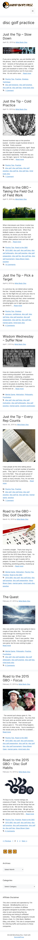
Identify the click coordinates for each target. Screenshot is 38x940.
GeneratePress (19, 937)
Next (24, 841)
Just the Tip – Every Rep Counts (18, 418)
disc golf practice (25, 85)
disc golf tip (7, 88)
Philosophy (29, 394)
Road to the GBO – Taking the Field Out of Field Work (18, 191)
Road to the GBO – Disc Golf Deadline (17, 513)
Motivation (20, 394)
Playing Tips (9, 79)
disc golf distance (11, 85)
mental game (7, 323)
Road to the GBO (21, 247)
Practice (18, 79)
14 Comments (10, 264)
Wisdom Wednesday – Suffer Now (18, 338)
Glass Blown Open (22, 259)
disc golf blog (17, 168)
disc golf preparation (20, 580)
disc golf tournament (14, 746)
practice (6, 262)
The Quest (11, 597)
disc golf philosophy (18, 403)
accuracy (8, 314)
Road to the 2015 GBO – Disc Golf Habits (16, 764)
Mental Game (10, 394)
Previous (7, 841)
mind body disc (28, 88)
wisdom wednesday (27, 406)
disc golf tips (17, 88)
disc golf (8, 168)
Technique (6, 82)
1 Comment (9, 90)
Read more (27, 73)
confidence (17, 314)
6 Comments (10, 665)
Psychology (7, 397)
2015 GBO (9, 250)
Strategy (25, 79)
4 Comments (10, 325)
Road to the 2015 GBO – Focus (16, 678)
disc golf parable (18, 657)
